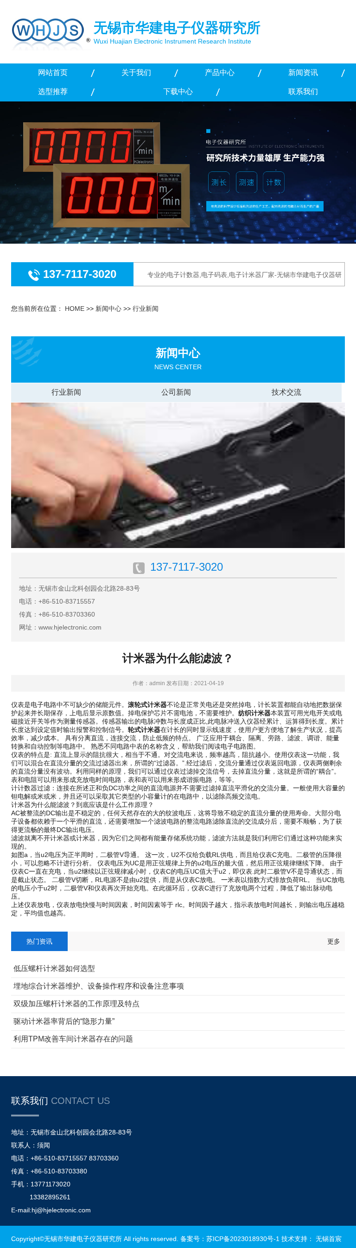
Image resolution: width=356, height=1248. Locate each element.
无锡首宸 (329, 1238)
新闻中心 (108, 308)
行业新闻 (146, 308)
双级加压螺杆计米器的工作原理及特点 (76, 1004)
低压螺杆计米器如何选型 (54, 968)
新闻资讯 (303, 72)
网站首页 (53, 72)
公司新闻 (176, 392)
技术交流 (286, 392)
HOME (74, 308)
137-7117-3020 (78, 274)
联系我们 (303, 91)
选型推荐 (53, 91)
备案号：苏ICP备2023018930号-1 (230, 1238)
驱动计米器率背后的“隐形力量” (63, 1021)
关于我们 (136, 72)
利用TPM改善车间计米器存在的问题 (73, 1039)
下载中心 (178, 91)
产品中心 (220, 72)
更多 (333, 941)
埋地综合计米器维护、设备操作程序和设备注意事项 (98, 986)
